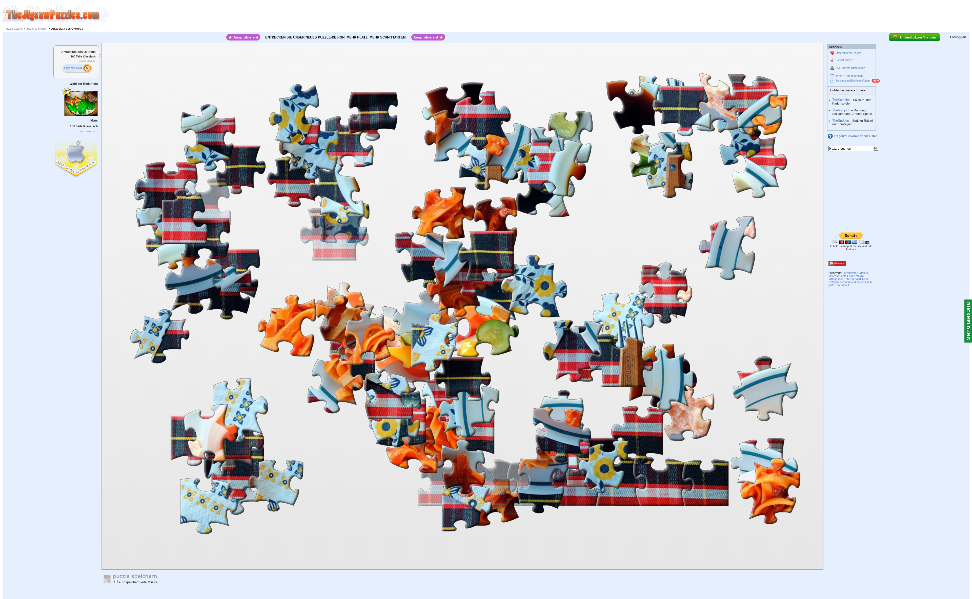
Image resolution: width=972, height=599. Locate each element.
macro (860, 282)
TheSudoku (840, 121)
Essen (851, 275)
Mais (94, 120)
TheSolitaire (841, 100)
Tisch (865, 279)
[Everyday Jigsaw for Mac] (76, 157)
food (853, 282)
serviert (856, 279)
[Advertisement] (540, 14)
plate (831, 285)
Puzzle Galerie (14, 28)
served (839, 285)
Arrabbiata (850, 272)
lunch (868, 282)
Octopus (833, 282)
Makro (860, 275)
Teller (847, 279)
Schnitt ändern (844, 60)
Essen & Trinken (37, 28)
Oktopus (862, 272)
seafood (845, 282)
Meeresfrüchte (837, 275)
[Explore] (76, 68)
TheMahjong (841, 110)
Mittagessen (835, 279)
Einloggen (958, 37)
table (847, 285)
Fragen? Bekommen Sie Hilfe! (855, 136)
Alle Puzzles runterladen (850, 67)
